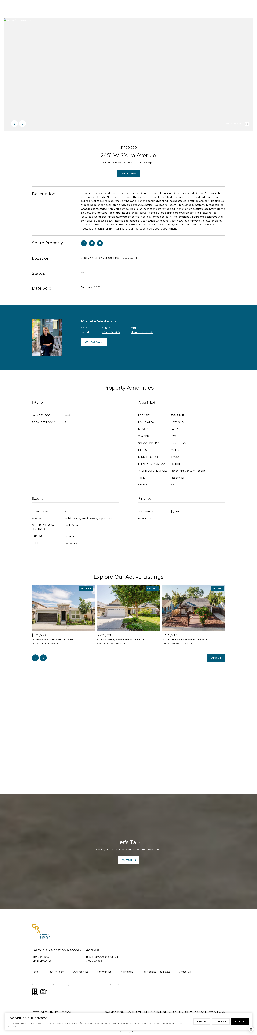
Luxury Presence (60, 1012)
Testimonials (126, 971)
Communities (104, 971)
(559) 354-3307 (41, 956)
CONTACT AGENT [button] (94, 342)
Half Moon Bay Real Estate (156, 971)
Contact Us (185, 971)
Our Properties (80, 971)
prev (14, 123)
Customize (221, 1021)
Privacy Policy (216, 1012)
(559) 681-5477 (111, 332)
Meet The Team (55, 971)
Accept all (240, 1021)
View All (216, 658)
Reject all (201, 1021)
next (22, 123)
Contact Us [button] (128, 860)
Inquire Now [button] (128, 173)
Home (35, 971)
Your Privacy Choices (128, 1032)
